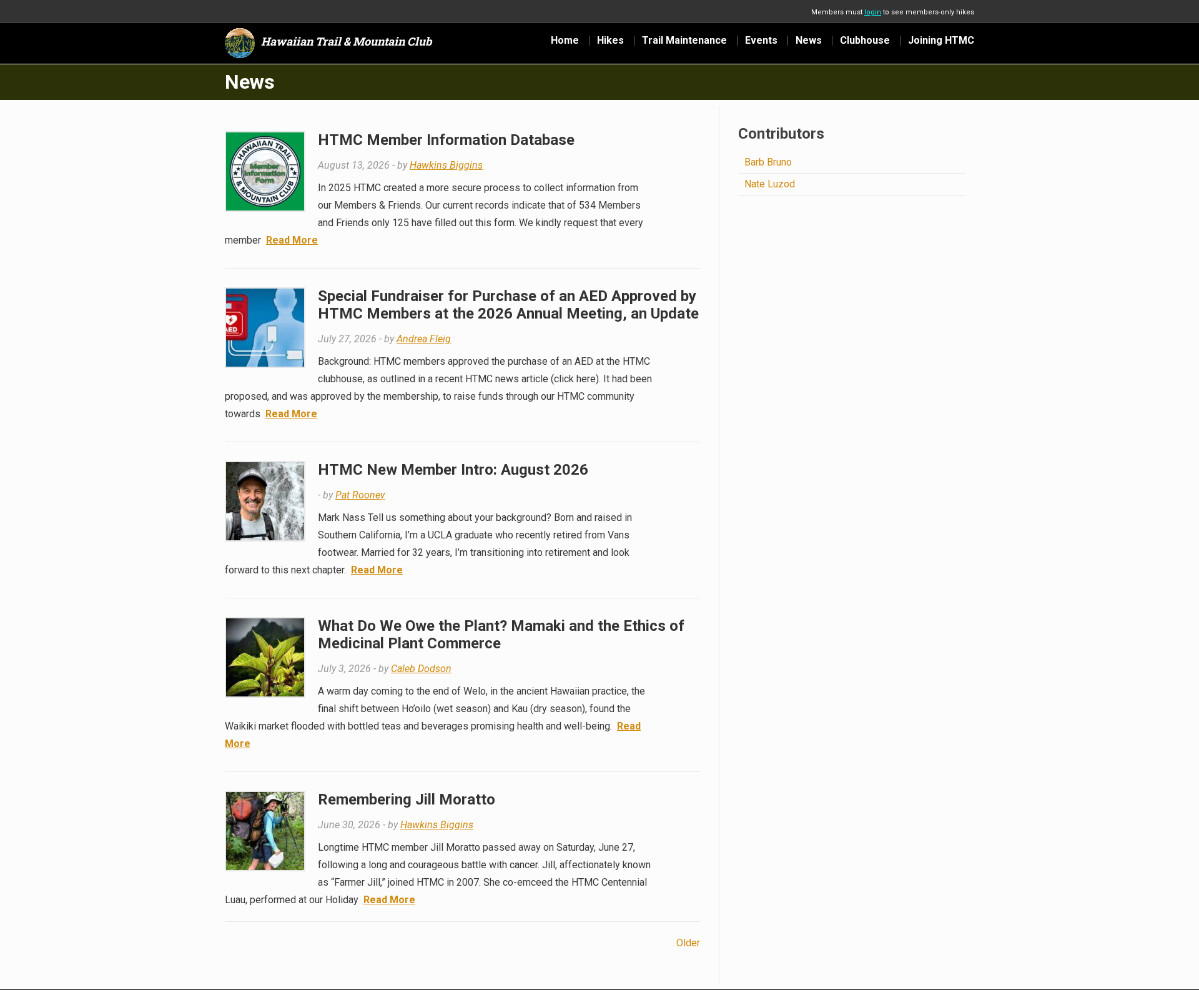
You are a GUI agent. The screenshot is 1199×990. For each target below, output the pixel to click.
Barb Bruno (768, 162)
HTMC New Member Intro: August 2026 (453, 469)
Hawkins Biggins (446, 165)
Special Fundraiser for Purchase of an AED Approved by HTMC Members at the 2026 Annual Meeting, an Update (508, 304)
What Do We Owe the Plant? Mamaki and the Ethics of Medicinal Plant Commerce (501, 634)
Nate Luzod (769, 184)
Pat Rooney (360, 495)
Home (565, 41)
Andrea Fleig (424, 339)
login (872, 12)
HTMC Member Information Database (446, 140)
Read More (292, 240)
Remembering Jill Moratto (406, 799)
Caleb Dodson (421, 669)
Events (761, 41)
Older (688, 943)
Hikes (610, 41)
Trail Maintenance (684, 41)
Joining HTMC (941, 41)
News (809, 41)
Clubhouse (865, 41)
